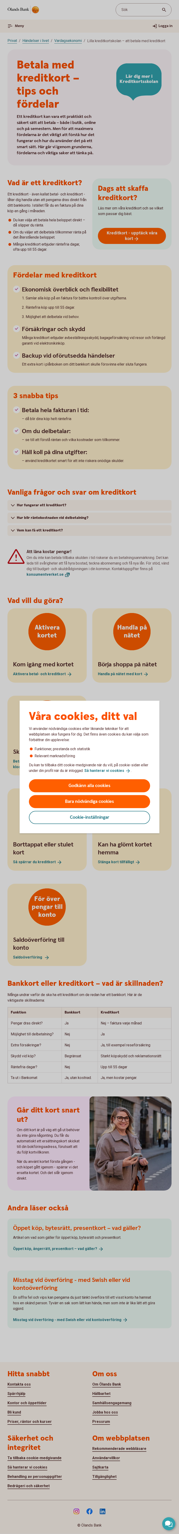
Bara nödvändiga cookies (89, 801)
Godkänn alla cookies (89, 785)
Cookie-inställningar (89, 817)
